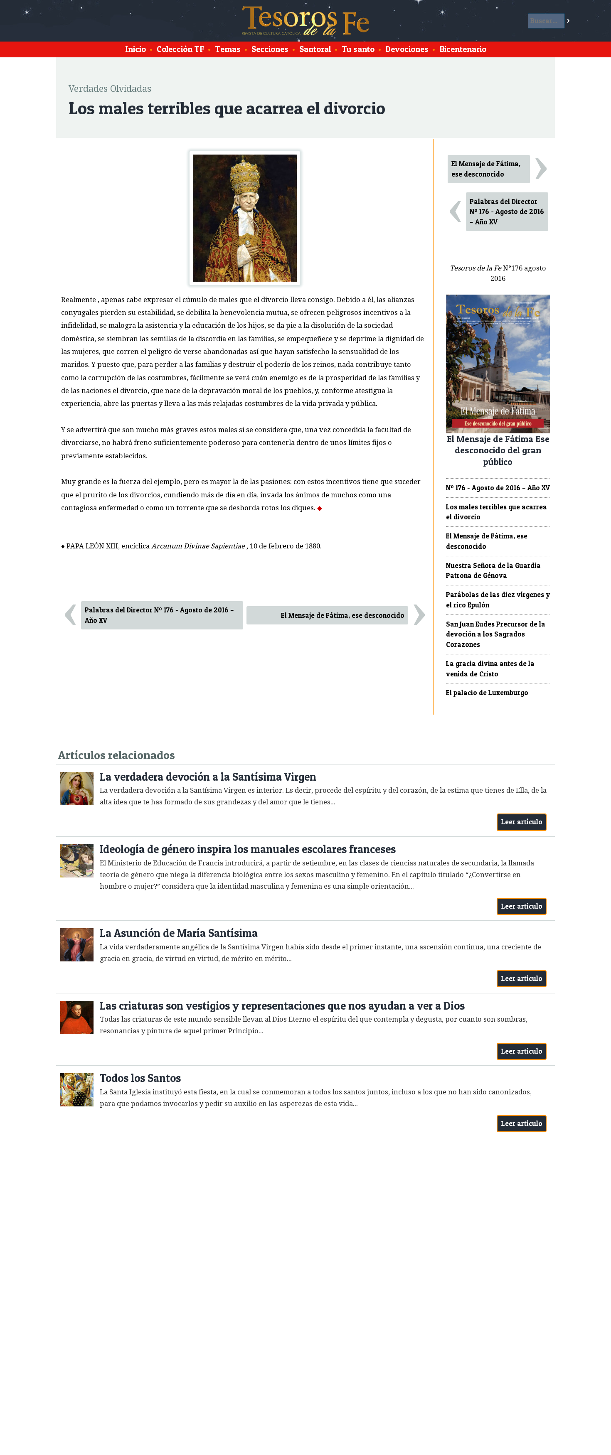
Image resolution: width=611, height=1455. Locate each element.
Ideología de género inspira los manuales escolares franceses (248, 849)
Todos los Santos (140, 1078)
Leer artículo (521, 822)
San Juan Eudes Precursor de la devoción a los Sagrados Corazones (495, 634)
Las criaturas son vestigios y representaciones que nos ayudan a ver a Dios (282, 1006)
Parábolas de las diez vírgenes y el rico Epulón (498, 599)
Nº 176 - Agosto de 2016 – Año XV (498, 488)
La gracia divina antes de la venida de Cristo (490, 668)
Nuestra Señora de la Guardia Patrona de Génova (493, 570)
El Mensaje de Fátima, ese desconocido (342, 615)
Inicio (135, 49)
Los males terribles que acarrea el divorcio (496, 512)
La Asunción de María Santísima (179, 933)
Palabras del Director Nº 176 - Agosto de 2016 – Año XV (159, 615)
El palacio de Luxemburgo (487, 692)
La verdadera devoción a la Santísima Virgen (208, 777)
